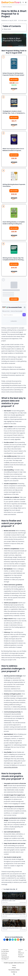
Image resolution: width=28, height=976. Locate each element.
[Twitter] (14, 974)
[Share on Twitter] (7, 940)
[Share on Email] (23, 940)
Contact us (14, 972)
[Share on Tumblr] (21, 940)
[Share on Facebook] (4, 940)
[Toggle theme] (25, 307)
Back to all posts (7, 7)
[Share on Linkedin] (10, 940)
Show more (7, 29)
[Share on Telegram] (13, 940)
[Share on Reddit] (18, 940)
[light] (20, 2)
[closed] (26, 2)
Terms (14, 965)
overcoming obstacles (11, 767)
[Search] (23, 2)
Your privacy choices (14, 970)
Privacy (14, 967)
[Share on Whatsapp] (15, 940)
